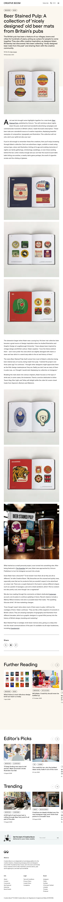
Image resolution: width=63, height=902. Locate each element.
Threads (45, 889)
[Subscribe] (57, 837)
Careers (40, 764)
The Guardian (20, 568)
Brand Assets (7, 889)
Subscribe (45, 3)
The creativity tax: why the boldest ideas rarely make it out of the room (45, 768)
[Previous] (53, 665)
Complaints (27, 885)
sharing (32, 46)
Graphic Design (44, 809)
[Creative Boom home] (12, 3)
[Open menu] (58, 3)
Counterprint (15, 628)
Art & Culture (45, 690)
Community (7, 883)
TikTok (45, 881)
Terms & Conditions (29, 879)
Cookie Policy (27, 883)
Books (14, 10)
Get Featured (7, 885)
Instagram (52, 594)
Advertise (6, 887)
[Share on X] (6, 645)
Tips (34, 764)
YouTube (45, 883)
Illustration (16, 763)
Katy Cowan (13, 52)
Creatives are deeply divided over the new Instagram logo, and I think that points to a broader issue (45, 814)
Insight (35, 809)
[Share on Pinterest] (11, 645)
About (5, 879)
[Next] (57, 665)
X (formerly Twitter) (48, 885)
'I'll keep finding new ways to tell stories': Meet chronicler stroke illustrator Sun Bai (15, 768)
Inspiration (36, 690)
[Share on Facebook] (16, 645)
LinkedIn (45, 887)
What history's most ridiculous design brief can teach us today (17, 695)
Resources (7, 10)
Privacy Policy (27, 881)
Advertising (16, 812)
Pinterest (45, 891)
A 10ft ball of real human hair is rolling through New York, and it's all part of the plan (16, 817)
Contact (6, 881)
